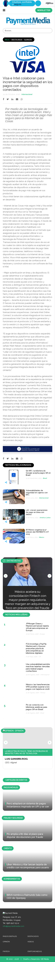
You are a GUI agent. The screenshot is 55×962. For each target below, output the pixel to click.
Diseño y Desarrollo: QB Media (36, 959)
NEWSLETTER (43, 10)
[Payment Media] (28, 18)
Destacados (17, 39)
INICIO (7, 39)
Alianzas (28, 39)
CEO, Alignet (11, 762)
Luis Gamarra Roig (16, 759)
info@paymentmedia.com (13, 926)
